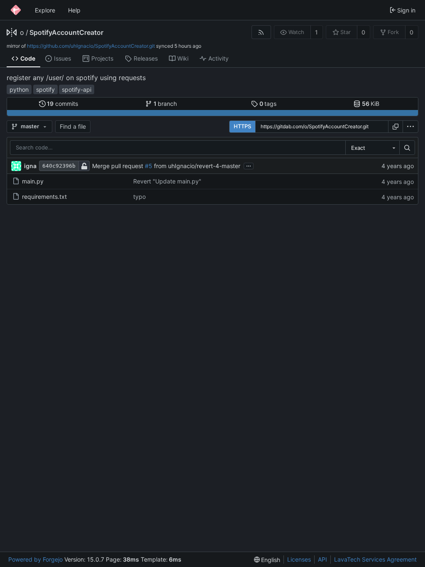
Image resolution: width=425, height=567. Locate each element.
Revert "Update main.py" (167, 181)
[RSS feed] (261, 32)
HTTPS (242, 126)
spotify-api (76, 89)
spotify (45, 89)
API (322, 559)
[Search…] (407, 147)
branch (165, 103)
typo (139, 196)
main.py (33, 181)
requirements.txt (44, 196)
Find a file (73, 126)
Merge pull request (118, 165)
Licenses (299, 559)
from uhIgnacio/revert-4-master (196, 165)
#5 (148, 165)
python (19, 89)
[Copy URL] (395, 126)
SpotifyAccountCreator (66, 32)
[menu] (410, 126)
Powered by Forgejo (35, 559)
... (248, 165)
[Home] (15, 9)
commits (62, 103)
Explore (45, 10)
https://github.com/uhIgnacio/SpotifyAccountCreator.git (91, 46)
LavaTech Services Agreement (375, 559)
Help (74, 10)
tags (268, 103)
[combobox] (372, 147)
